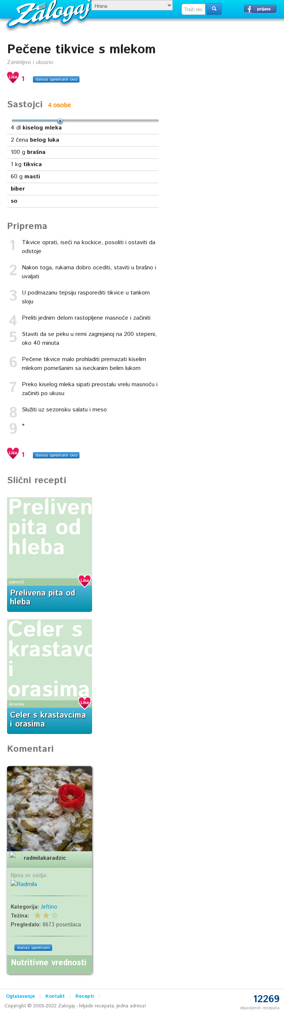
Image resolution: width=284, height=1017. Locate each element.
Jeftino (49, 907)
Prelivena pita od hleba (56, 528)
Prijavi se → (260, 8)
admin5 (16, 582)
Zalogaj (50, 13)
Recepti (84, 996)
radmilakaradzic (45, 858)
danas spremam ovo (56, 79)
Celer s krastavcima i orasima (70, 660)
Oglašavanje (20, 996)
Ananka (16, 704)
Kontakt (55, 996)
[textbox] (193, 9)
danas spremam (33, 947)
